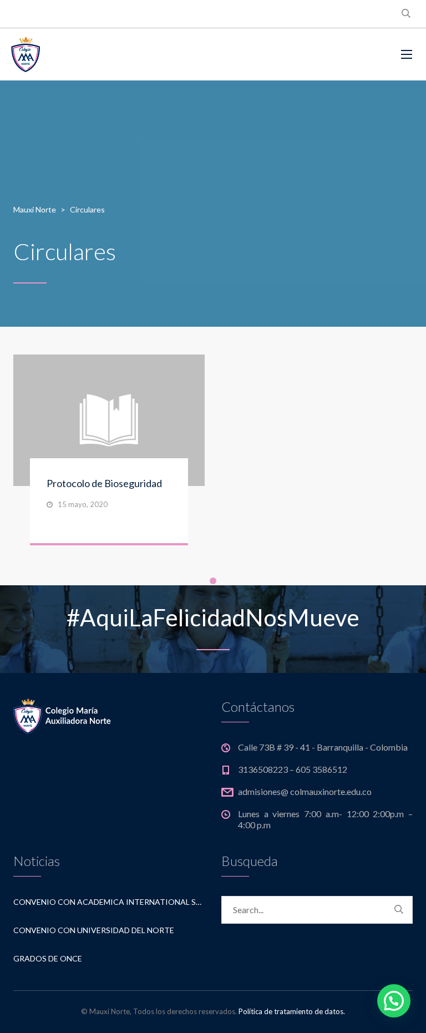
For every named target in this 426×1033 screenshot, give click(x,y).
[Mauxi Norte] (60, 54)
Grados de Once (47, 958)
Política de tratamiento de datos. (292, 1011)
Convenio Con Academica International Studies (109, 902)
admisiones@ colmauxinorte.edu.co (305, 791)
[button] (393, 1000)
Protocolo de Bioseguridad (104, 483)
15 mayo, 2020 (83, 504)
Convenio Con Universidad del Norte (93, 930)
